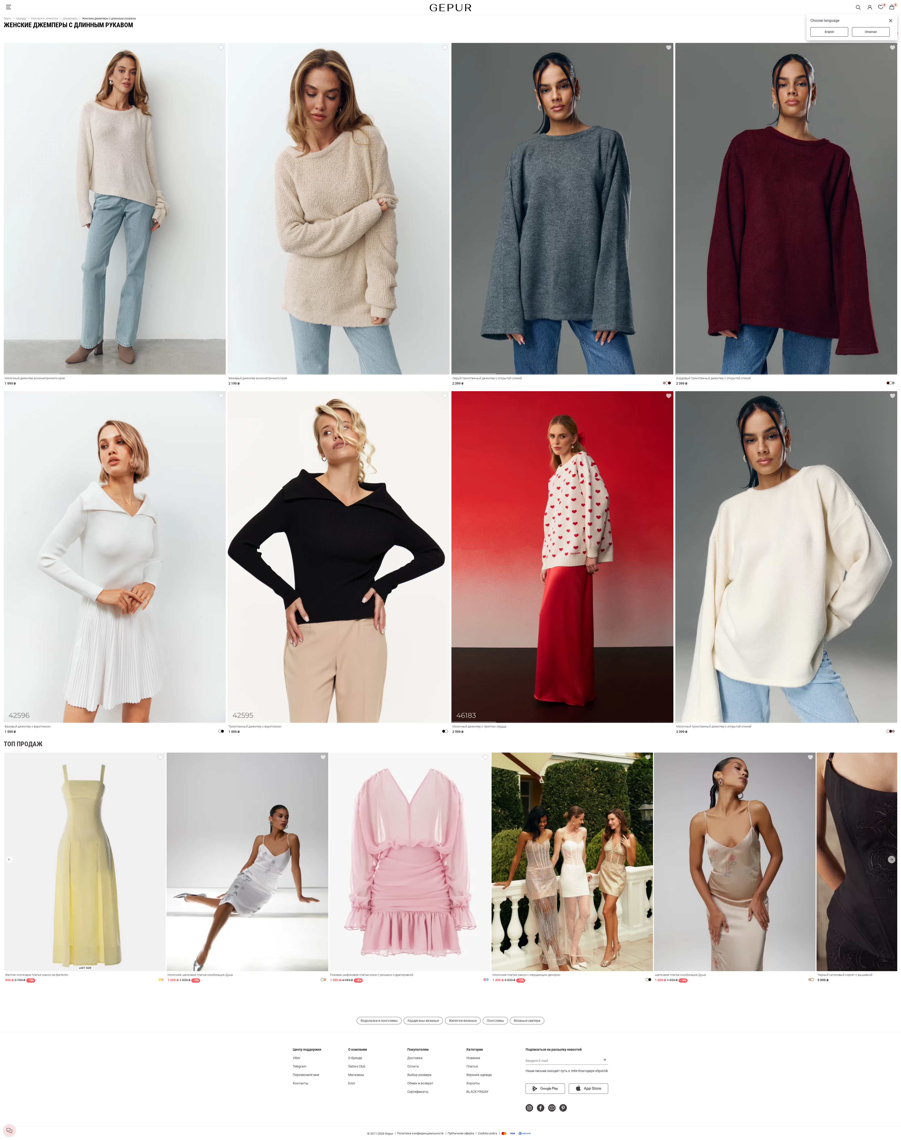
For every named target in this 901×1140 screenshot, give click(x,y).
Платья (472, 1066)
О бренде (355, 1058)
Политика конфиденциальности (420, 1133)
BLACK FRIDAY (477, 1092)
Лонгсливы (495, 1021)
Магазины (356, 1075)
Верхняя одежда (479, 1075)
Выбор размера (419, 1075)
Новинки (473, 1058)
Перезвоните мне (306, 1075)
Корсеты (473, 1083)
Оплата (413, 1066)
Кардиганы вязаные (423, 1021)
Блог (351, 1083)
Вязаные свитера (527, 1021)
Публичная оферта (461, 1133)
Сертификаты (417, 1092)
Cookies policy (487, 1133)
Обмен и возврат (420, 1083)
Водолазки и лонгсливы (379, 1021)
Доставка (415, 1058)
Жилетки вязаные (463, 1021)
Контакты (300, 1083)
